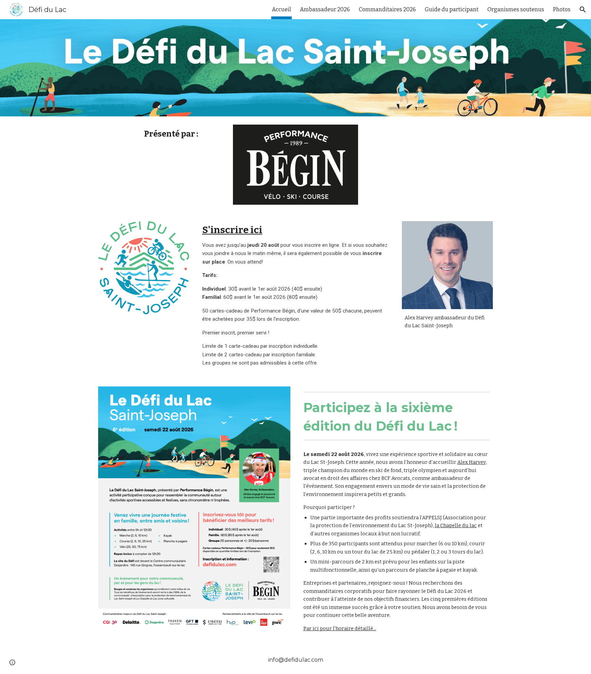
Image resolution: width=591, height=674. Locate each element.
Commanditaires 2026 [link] (387, 9)
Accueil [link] (281, 9)
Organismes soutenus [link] (515, 9)
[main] (177, 134)
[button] (583, 9)
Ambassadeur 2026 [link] (325, 9)
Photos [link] (561, 9)
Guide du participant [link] (451, 9)
